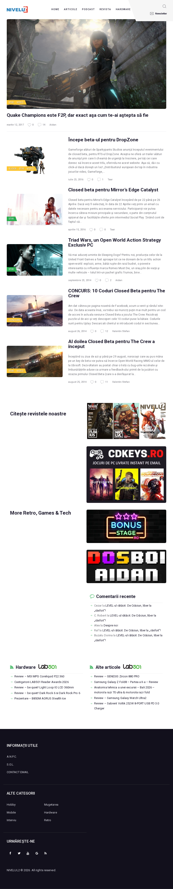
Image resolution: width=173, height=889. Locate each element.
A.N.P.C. (12, 756)
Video (20, 102)
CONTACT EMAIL (18, 772)
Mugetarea (51, 804)
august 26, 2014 (77, 331)
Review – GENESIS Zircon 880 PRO (116, 676)
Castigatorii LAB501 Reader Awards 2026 (41, 682)
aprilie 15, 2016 (77, 229)
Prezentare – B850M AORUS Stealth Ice (40, 698)
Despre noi (111, 625)
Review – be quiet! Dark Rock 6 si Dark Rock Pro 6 (47, 693)
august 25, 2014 (77, 381)
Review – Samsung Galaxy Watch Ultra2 (120, 698)
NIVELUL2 (13, 870)
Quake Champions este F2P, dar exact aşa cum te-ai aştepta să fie (77, 115)
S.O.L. (10, 764)
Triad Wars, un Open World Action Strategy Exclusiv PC (114, 242)
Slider (12, 168)
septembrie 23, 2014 (79, 280)
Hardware (26, 667)
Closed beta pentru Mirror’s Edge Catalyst (113, 189)
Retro (47, 820)
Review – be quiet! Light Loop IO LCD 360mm (44, 687)
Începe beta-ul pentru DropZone (103, 139)
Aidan (53, 124)
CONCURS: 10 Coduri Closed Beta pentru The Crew (116, 293)
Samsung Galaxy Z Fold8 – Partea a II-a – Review (126, 682)
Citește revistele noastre (38, 414)
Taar (110, 179)
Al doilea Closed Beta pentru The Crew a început (111, 344)
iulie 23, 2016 (75, 179)
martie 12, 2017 (15, 124)
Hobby (11, 804)
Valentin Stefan (121, 331)
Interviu (11, 820)
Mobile (11, 812)
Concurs (14, 320)
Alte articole (108, 667)
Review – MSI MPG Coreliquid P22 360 (39, 676)
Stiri (11, 102)
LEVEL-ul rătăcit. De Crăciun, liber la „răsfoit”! (131, 630)
